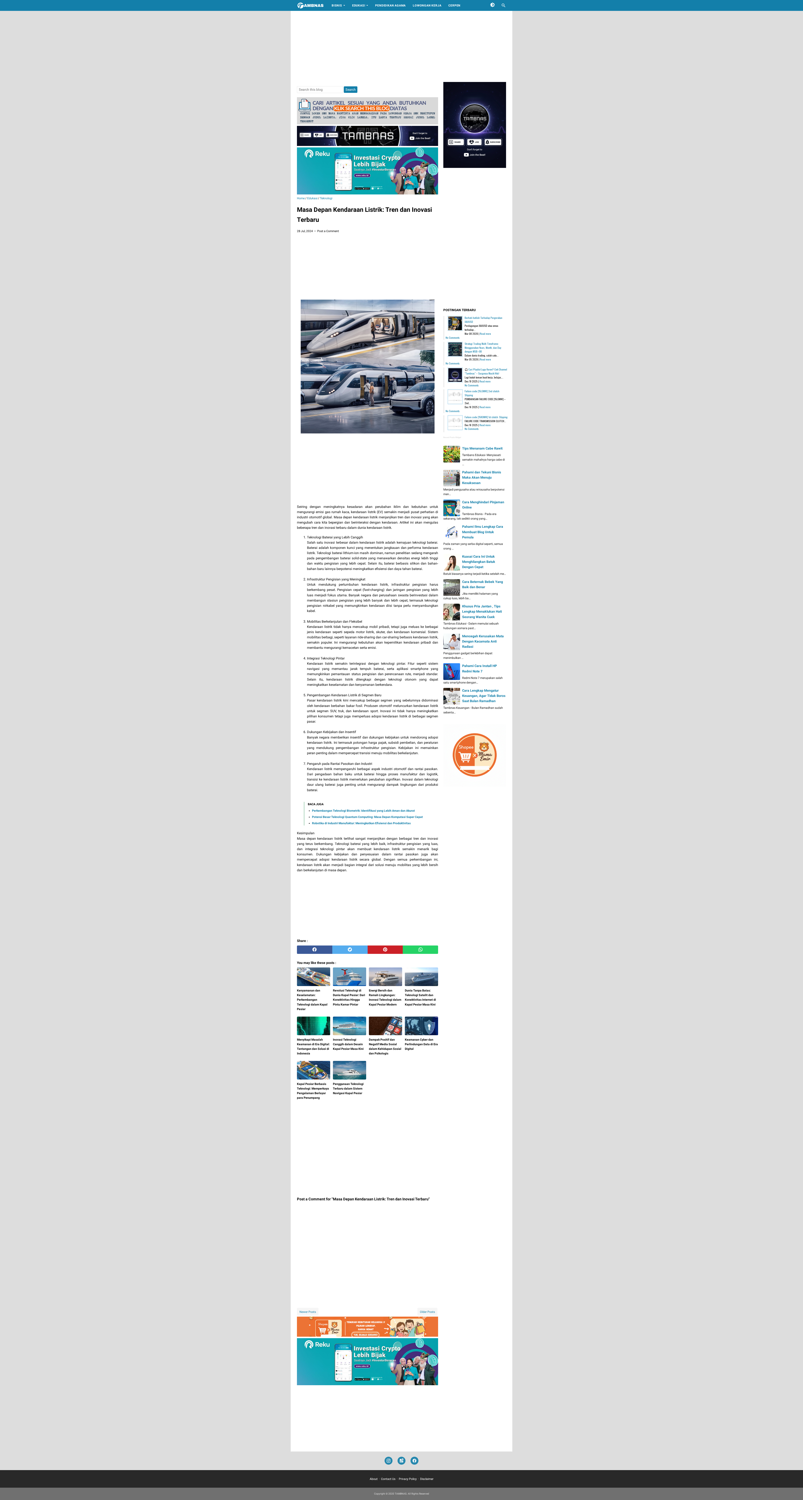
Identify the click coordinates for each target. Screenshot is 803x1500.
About (374, 1479)
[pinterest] (385, 949)
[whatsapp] (420, 949)
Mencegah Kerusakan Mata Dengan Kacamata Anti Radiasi (483, 641)
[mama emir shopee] (367, 1336)
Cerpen (454, 5)
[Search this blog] (503, 5)
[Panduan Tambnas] (367, 123)
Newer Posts (307, 1311)
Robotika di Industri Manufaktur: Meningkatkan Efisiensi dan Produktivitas (361, 823)
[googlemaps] (401, 1461)
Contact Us (388, 1479)
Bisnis (337, 5)
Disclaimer (426, 1479)
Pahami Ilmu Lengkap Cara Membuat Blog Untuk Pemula (482, 532)
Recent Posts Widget (452, 437)
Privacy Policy (408, 1479)
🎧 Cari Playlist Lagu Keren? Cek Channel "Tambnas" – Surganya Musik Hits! (486, 371)
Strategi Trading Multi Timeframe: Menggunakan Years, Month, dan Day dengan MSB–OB (483, 347)
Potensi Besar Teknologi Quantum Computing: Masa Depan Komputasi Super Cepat (367, 817)
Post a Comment (328, 231)
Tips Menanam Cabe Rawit (482, 448)
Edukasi (358, 5)
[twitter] (350, 949)
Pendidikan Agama (390, 5)
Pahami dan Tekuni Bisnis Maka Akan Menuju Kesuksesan (481, 477)
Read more (485, 333)
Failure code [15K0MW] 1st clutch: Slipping (486, 417)
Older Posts (427, 1311)
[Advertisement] (401, 46)
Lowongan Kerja (427, 5)
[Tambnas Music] (367, 145)
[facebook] (314, 949)
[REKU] (367, 193)
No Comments (453, 337)
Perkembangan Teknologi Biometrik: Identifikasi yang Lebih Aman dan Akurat (363, 810)
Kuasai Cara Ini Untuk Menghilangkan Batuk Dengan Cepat (478, 562)
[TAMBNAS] (310, 5)
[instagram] (389, 1461)
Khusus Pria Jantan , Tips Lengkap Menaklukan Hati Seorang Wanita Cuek (482, 611)
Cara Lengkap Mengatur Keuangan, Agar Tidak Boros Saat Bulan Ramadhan (483, 696)
